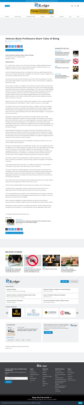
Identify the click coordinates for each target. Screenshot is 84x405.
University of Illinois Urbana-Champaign (16, 291)
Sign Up (8, 382)
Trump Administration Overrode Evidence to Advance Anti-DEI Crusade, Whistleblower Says (63, 61)
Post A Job (74, 281)
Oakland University (11, 302)
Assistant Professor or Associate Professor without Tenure (21, 295)
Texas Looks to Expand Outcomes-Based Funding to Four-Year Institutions (62, 77)
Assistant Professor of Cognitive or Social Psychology (56, 289)
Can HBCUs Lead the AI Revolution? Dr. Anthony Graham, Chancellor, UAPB (27, 329)
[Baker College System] (33, 312)
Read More (48, 332)
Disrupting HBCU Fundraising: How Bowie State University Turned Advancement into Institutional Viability (33, 221)
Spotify (23, 340)
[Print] (6, 46)
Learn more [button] (38, 402)
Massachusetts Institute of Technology (15, 296)
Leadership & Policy (59, 58)
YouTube (28, 340)
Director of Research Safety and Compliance (54, 295)
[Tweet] (15, 46)
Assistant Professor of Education (15, 300)
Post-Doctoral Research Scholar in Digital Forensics (56, 300)
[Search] (75, 6)
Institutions (19, 219)
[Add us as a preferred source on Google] (21, 46)
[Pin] (18, 46)
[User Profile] (72, 6)
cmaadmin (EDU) (17, 41)
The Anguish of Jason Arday (62, 67)
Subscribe (7, 5)
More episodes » (10, 337)
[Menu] (78, 6)
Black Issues (10, 41)
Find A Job (64, 281)
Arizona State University (49, 302)
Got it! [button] (80, 402)
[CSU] (16, 312)
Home (56, 66)
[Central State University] (68, 312)
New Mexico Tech (47, 296)
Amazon (17, 340)
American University (48, 291)
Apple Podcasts (11, 340)
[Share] (9, 46)
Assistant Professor (11, 289)
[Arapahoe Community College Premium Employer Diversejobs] (51, 312)
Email (6, 376)
